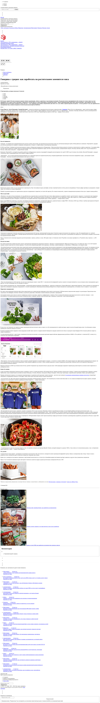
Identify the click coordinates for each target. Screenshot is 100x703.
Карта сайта (6, 680)
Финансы (40, 27)
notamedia (3, 688)
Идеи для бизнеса (5, 27)
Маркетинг (20, 27)
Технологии (12, 27)
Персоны (44, 27)
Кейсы (16, 27)
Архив (48, 27)
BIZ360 (2, 17)
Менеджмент (34, 27)
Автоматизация (27, 27)
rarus (24, 687)
